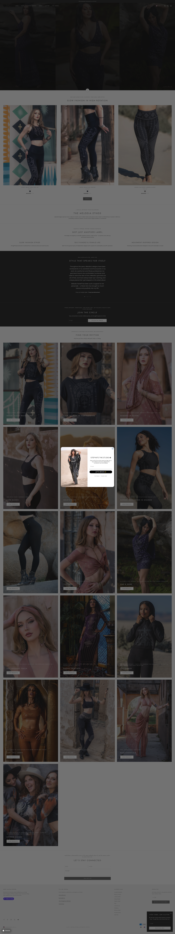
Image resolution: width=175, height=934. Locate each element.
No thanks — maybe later (101, 476)
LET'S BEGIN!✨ (100, 472)
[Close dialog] (112, 448)
